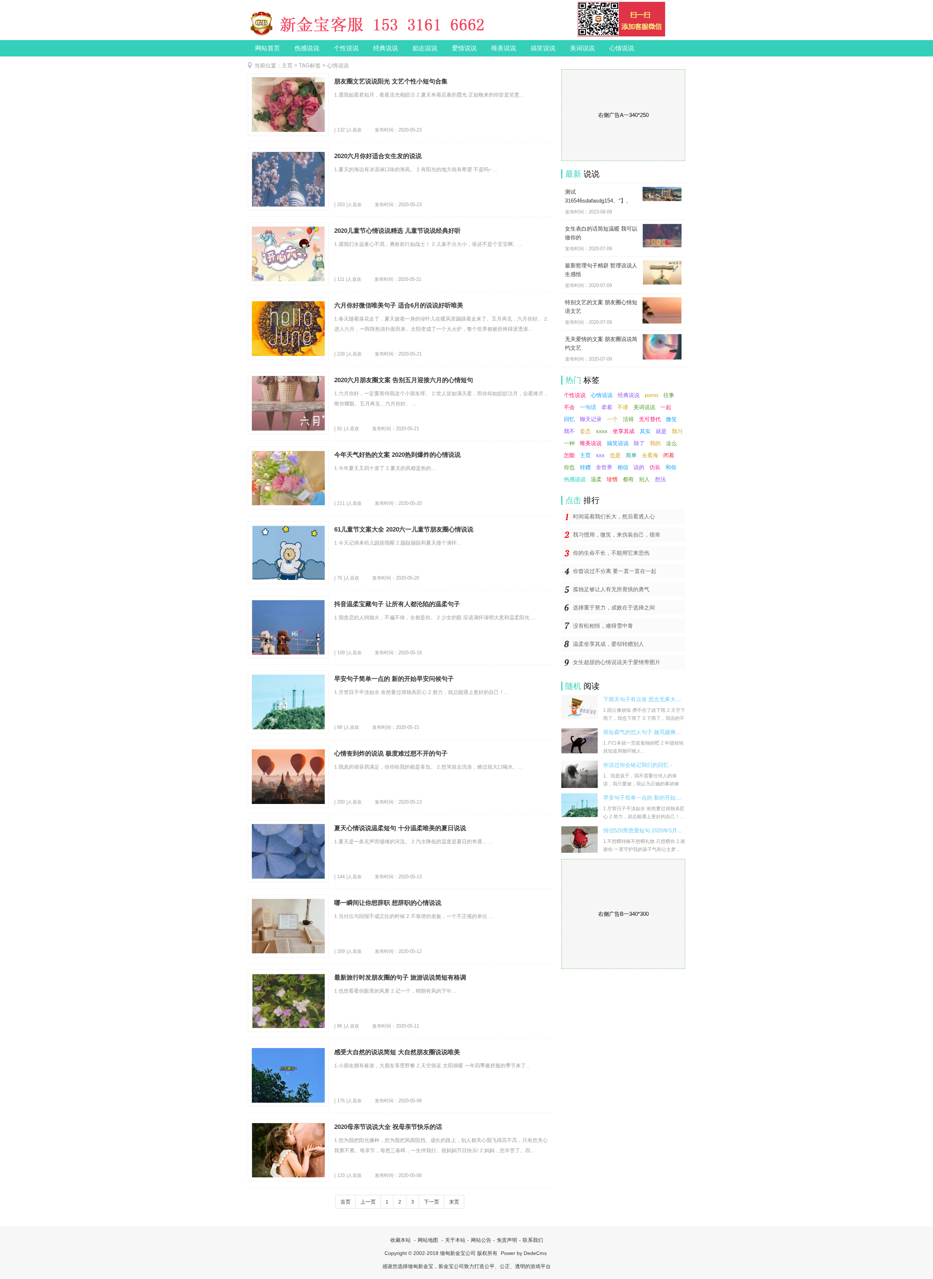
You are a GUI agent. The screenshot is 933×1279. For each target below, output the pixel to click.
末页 (454, 1202)
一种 (569, 443)
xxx (600, 455)
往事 (668, 395)
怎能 (569, 455)
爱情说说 (464, 48)
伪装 (654, 467)
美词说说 (582, 48)
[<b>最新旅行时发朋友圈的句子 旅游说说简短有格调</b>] (288, 1000)
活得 (628, 419)
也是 (615, 455)
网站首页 (267, 48)
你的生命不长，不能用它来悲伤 (611, 553)
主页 (287, 65)
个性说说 (346, 48)
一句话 (588, 407)
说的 (638, 467)
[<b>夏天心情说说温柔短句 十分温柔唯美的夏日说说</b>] (288, 851)
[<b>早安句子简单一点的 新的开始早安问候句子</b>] (288, 702)
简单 (631, 455)
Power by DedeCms (524, 1253)
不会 (569, 407)
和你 (670, 467)
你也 (569, 467)
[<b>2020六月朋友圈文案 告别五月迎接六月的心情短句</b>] (288, 403)
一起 (665, 407)
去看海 (650, 455)
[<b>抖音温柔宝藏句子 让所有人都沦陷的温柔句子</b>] (288, 627)
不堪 (622, 407)
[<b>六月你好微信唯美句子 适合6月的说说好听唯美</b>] (288, 328)
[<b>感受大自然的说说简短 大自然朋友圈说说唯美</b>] (288, 1075)
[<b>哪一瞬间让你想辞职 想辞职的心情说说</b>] (288, 926)
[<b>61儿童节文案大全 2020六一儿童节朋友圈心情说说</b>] (288, 552)
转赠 (585, 467)
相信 (622, 467)
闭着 (668, 455)
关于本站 (455, 1240)
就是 (661, 431)
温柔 (596, 479)
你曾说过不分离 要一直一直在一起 (614, 571)
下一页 (431, 1202)
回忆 (569, 419)
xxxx (602, 431)
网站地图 (428, 1240)
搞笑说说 (543, 48)
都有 (628, 479)
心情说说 (621, 48)
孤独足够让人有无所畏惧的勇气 (611, 589)
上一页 (368, 1202)
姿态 (585, 431)
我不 (569, 431)
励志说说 (425, 48)
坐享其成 (624, 431)
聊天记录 (591, 419)
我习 (677, 431)
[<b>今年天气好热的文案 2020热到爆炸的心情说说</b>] (288, 478)
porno (651, 395)
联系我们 (533, 1240)
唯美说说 (503, 48)
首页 (345, 1202)
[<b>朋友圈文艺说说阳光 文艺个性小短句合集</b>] (288, 104)
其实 (645, 431)
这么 (671, 443)
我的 (655, 443)
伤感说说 (306, 48)
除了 (639, 443)
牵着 (606, 407)
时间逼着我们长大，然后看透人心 (614, 516)
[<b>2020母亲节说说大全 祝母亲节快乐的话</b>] (288, 1150)
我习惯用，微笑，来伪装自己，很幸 (616, 534)
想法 (660, 479)
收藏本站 (400, 1240)
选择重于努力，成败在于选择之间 (614, 607)
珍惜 (612, 479)
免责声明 (507, 1240)
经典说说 (385, 48)
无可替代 (650, 419)
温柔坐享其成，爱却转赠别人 (608, 644)
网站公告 (481, 1240)
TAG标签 (310, 65)
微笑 (671, 419)
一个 (612, 419)
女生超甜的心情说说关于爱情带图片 (616, 662)
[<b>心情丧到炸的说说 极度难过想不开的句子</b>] (288, 776)
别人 (644, 479)
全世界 (604, 467)
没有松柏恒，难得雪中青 (603, 626)
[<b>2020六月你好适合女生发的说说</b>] (288, 179)
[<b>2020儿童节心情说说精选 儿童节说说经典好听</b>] (288, 254)
